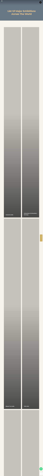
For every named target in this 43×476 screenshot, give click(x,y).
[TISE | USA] (30, 314)
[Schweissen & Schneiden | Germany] (30, 122)
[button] (40, 2)
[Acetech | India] (12, 122)
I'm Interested (41, 238)
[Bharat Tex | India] (12, 314)
